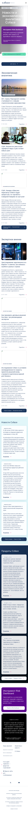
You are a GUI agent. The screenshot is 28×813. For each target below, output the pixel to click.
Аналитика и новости (18, 747)
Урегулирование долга (7, 755)
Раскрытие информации (14, 790)
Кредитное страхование (8, 749)
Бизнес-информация (7, 752)
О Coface (17, 751)
